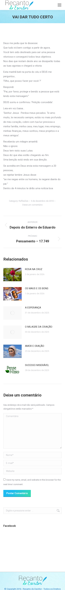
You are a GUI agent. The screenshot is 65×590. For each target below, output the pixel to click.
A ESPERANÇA (33, 307)
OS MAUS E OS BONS (36, 288)
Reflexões (23, 201)
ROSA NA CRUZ (33, 269)
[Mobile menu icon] (59, 5)
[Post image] (12, 274)
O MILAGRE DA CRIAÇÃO (38, 326)
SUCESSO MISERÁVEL (37, 365)
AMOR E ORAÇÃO (34, 345)
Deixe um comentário (32, 205)
